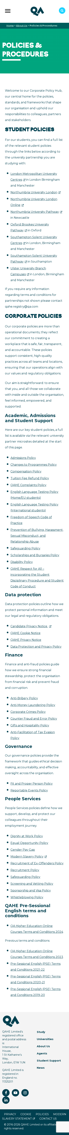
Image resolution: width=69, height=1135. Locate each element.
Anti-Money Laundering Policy (32, 705)
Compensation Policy (25, 471)
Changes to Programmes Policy (33, 464)
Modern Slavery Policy (26, 856)
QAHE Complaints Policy (28, 485)
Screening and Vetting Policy (31, 883)
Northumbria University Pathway (34, 212)
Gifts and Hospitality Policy (29, 725)
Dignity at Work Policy (26, 836)
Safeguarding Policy (25, 548)
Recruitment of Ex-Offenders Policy (36, 863)
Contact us (48, 1118)
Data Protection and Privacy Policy (35, 646)
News (41, 1067)
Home (10, 25)
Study (41, 1032)
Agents (42, 1053)
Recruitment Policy (24, 870)
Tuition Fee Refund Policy (29, 478)
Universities (45, 1039)
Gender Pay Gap (22, 849)
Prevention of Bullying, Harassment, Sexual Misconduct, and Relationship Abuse (36, 535)
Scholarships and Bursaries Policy (34, 555)
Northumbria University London (33, 192)
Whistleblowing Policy (26, 897)
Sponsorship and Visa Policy (30, 890)
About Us (21, 25)
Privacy (10, 1114)
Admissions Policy (23, 458)
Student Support (49, 1060)
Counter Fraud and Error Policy (33, 718)
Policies (42, 1114)
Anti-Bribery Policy (24, 698)
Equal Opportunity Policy (29, 843)
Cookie (25, 1114)
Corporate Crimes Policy (28, 712)
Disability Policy (21, 562)
